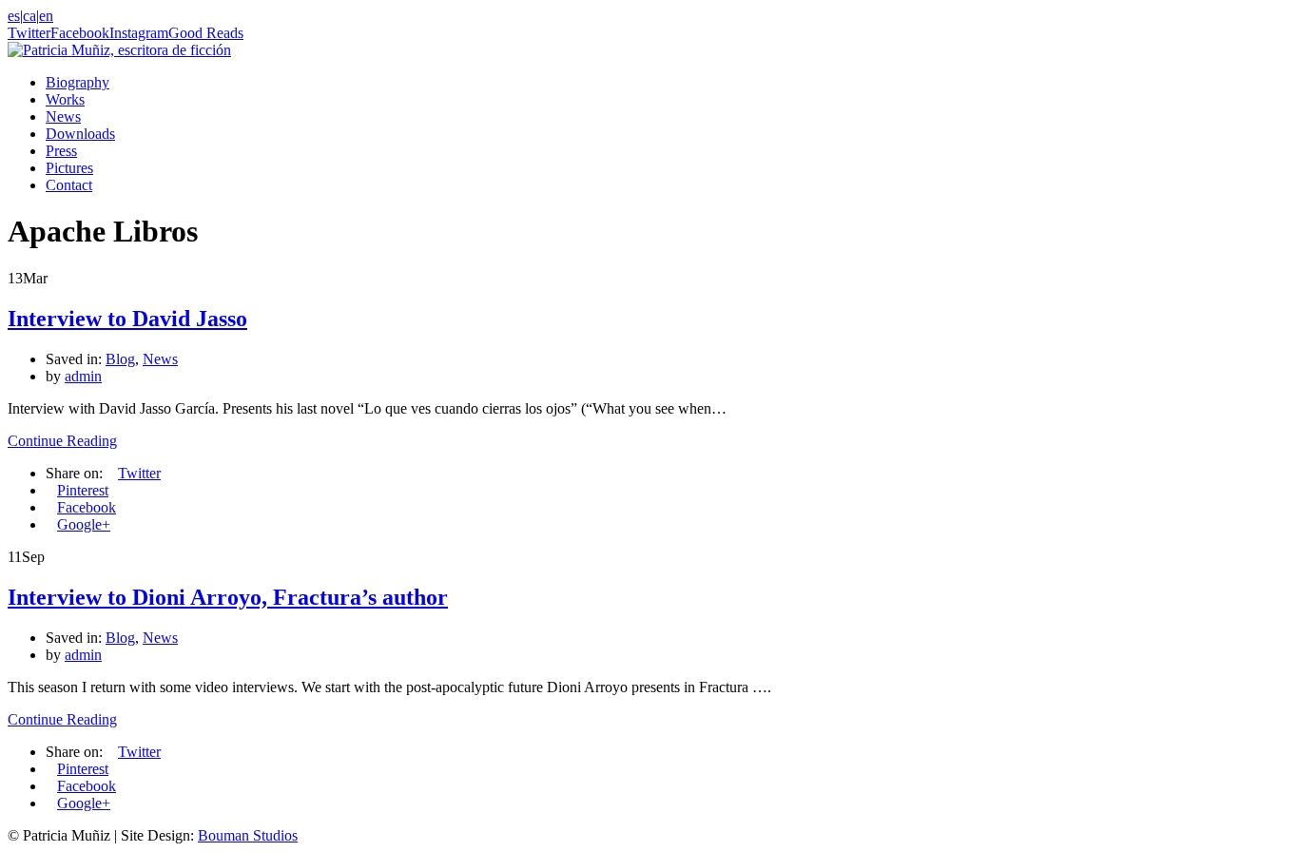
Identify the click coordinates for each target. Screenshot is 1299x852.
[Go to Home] (119, 50)
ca (29, 16)
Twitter (29, 33)
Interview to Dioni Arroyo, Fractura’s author (228, 597)
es (14, 16)
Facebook (79, 33)
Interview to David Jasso (127, 318)
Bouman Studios (248, 835)
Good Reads (205, 33)
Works (65, 99)
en (46, 16)
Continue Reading (62, 441)
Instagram (138, 33)
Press (61, 151)
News (63, 116)
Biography (77, 82)
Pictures (69, 168)
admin (83, 376)
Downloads (80, 134)
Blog (120, 359)
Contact (69, 185)
